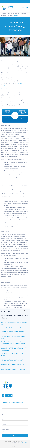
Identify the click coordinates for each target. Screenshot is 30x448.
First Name (4, 405)
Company (4, 424)
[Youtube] (11, 395)
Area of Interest (5, 429)
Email (3, 419)
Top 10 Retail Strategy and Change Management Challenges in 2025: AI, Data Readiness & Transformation (14, 348)
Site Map (11, 446)
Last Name (4, 410)
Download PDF (5, 89)
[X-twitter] (6, 395)
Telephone (4, 415)
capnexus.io (15, 15)
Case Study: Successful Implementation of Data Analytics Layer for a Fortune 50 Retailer (13, 359)
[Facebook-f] (3, 395)
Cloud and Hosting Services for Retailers (11, 328)
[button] (23, 7)
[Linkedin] (8, 395)
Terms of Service (15, 444)
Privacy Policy (24, 442)
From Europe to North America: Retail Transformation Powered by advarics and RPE (13, 342)
